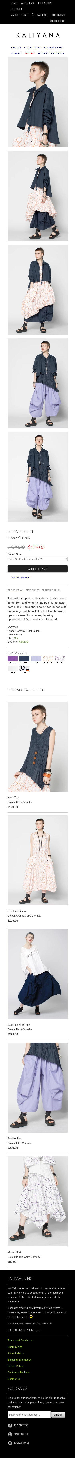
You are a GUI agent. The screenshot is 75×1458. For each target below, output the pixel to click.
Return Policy (51, 590)
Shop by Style (53, 47)
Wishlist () (58, 21)
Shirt (16, 638)
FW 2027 (16, 47)
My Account (19, 15)
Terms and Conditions (20, 1340)
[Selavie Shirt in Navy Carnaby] (38, 103)
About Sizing (15, 1346)
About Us (27, 3)
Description (16, 590)
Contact (16, 9)
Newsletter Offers (51, 53)
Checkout (58, 15)
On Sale (30, 53)
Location (45, 3)
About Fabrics (16, 1353)
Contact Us (14, 1378)
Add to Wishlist (21, 577)
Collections (32, 47)
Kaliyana (23, 641)
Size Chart (33, 590)
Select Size (14, 554)
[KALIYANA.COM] (38, 35)
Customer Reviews (18, 1372)
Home (13, 3)
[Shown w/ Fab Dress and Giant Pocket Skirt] (38, 196)
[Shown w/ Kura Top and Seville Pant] (38, 384)
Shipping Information (19, 1359)
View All (16, 53)
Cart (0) (41, 15)
